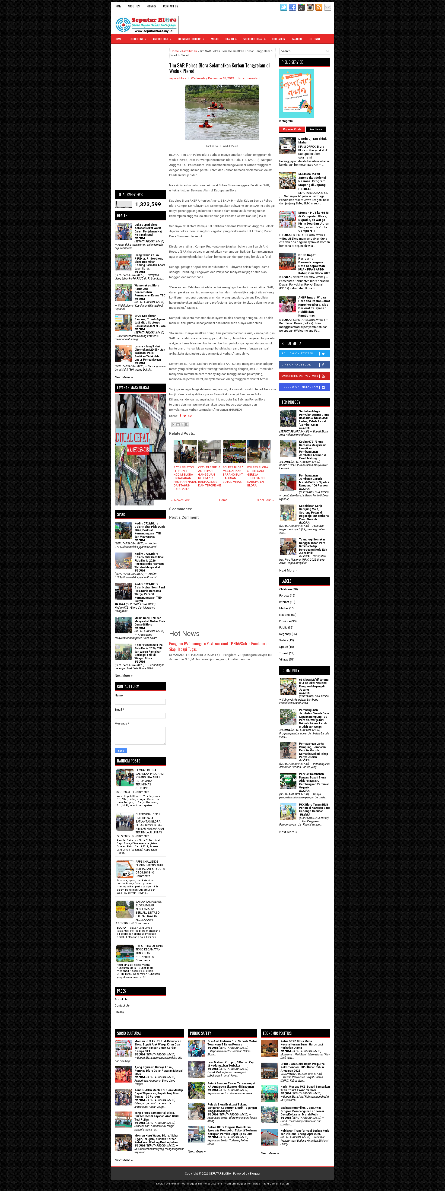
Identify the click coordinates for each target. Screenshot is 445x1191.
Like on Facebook (296, 364)
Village (283, 659)
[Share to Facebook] (186, 424)
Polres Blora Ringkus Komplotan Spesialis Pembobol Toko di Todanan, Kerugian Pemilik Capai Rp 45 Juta (232, 1131)
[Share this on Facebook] (180, 416)
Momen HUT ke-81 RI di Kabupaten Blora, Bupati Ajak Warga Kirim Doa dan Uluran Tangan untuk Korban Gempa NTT (314, 221)
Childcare (285, 589)
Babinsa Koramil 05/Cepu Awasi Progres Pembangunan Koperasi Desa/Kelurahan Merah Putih (302, 1111)
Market (284, 608)
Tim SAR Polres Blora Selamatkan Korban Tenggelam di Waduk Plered (219, 67)
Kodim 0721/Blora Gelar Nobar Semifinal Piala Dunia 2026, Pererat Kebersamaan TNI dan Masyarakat (149, 560)
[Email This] (173, 424)
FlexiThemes (177, 1183)
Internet (284, 602)
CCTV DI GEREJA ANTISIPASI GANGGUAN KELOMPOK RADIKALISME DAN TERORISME (209, 476)
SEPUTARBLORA (220, 1173)
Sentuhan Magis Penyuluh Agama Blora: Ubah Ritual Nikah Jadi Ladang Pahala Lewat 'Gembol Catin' (314, 418)
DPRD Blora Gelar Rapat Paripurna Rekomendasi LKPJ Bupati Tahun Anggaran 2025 (302, 1067)
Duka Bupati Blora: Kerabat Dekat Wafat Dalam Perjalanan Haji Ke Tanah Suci (148, 229)
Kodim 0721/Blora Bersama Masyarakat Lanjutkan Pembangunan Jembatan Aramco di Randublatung (312, 450)
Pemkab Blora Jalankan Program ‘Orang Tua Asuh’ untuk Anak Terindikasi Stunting (150, 779)
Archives (316, 129)
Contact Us (170, 6)
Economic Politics (191, 38)
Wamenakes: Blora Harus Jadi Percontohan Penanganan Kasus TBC (150, 290)
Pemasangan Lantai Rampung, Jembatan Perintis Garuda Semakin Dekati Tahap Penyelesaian (313, 750)
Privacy (151, 6)
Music (215, 39)
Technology (137, 38)
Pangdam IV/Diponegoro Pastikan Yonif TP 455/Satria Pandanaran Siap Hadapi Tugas (219, 646)
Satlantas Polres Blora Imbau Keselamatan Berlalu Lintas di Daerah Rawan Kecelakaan (149, 910)
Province (285, 621)
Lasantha (216, 1183)
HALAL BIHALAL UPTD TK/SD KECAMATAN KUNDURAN (149, 949)
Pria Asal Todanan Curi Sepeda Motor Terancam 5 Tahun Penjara (232, 1043)
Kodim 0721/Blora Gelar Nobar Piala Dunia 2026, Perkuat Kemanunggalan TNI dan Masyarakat (149, 530)
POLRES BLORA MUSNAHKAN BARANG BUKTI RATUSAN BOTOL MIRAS (233, 474)
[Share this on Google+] (190, 416)
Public (283, 627)
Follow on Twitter (297, 353)
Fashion (297, 39)
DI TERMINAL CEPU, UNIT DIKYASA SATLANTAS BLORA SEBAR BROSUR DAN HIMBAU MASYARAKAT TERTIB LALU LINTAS (150, 823)
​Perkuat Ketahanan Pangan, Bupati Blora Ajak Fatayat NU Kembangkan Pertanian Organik (314, 780)
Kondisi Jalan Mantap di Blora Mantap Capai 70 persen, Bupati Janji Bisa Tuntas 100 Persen (158, 1094)
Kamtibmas (189, 51)
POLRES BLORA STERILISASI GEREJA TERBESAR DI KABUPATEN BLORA (257, 476)
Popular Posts (292, 129)
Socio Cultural (254, 38)
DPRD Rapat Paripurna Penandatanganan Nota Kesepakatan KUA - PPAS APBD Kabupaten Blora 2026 (314, 264)
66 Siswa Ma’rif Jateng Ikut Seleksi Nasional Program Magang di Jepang (312, 179)
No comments (247, 78)
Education (278, 39)
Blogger (255, 1173)
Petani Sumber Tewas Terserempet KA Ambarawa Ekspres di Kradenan (231, 1085)
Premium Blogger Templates (242, 1183)
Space (283, 646)
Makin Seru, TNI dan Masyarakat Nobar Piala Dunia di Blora (149, 621)
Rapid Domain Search (275, 1183)
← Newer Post (180, 500)
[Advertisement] (140, 117)
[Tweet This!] (184, 416)
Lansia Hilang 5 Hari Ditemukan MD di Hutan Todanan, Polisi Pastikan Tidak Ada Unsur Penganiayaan (149, 353)
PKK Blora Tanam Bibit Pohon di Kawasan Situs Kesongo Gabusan (314, 808)
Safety (283, 640)
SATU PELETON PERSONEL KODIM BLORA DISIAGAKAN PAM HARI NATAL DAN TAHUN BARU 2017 (185, 478)
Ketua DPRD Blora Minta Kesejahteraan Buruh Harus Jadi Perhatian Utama (301, 1045)
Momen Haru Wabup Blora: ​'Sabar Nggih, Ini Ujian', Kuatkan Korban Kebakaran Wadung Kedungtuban (156, 1139)
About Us (134, 6)
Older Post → (265, 500)
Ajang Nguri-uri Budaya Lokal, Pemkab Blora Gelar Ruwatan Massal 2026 (158, 1071)
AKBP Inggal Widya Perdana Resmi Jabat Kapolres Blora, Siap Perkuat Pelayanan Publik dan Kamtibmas (314, 306)
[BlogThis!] (178, 424)
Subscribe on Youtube (300, 376)
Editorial (314, 39)
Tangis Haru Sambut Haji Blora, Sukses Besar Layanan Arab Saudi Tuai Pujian (156, 1116)
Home (118, 6)
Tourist (283, 653)
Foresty (284, 595)
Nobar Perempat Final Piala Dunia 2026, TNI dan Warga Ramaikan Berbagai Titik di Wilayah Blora (148, 651)
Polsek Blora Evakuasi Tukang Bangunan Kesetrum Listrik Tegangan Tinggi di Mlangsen (232, 1108)
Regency (285, 634)
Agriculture (162, 38)
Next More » (124, 377)
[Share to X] (182, 424)
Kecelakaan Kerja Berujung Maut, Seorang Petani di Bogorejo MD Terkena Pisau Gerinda (314, 512)
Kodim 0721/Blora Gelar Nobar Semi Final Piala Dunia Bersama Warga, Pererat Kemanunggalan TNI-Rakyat (149, 593)
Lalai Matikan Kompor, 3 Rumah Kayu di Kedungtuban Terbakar (231, 1064)
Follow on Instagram (300, 387)
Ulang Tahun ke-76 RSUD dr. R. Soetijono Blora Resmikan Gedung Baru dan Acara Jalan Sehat (149, 262)
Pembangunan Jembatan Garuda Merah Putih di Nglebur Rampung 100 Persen (314, 480)
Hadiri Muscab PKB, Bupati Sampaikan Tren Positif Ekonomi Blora (305, 1088)
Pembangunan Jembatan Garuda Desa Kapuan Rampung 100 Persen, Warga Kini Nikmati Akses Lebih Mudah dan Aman (314, 718)
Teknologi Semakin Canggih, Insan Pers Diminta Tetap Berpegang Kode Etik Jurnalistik (313, 546)
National (284, 614)
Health (231, 38)
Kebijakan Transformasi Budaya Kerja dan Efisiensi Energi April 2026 (304, 1132)
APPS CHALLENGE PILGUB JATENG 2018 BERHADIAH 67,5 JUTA (150, 865)
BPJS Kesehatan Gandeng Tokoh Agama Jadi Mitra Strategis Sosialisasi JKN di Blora (149, 320)
